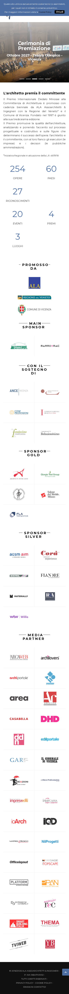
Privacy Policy (24, 983)
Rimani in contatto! (34, 987)
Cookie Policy (43, 983)
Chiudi (59, 12)
